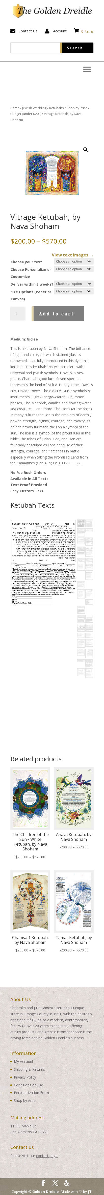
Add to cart (56, 313)
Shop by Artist (25, 1100)
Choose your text (26, 262)
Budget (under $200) (25, 113)
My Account (23, 1061)
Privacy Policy (25, 1077)
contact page (47, 1155)
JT (90, 1191)
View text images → (73, 255)
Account (60, 30)
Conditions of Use (28, 1085)
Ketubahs (56, 108)
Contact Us (28, 30)
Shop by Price (77, 108)
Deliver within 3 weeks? (32, 284)
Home (14, 108)
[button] (85, 149)
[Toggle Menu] (87, 69)
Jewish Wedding (34, 108)
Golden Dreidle (45, 1191)
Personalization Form (31, 1092)
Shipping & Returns (29, 1069)
